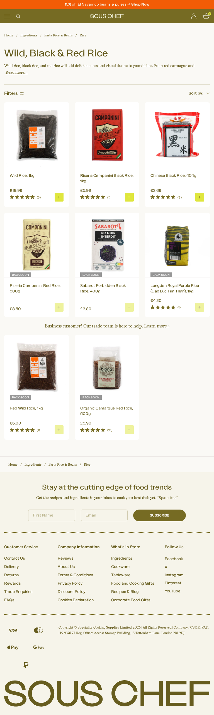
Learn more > (156, 326)
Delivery (11, 567)
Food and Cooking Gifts (132, 583)
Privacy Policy (70, 583)
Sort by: (196, 93)
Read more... (17, 72)
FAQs (9, 600)
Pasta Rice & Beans (58, 35)
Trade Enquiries (18, 592)
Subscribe (159, 515)
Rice (83, 35)
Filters (11, 93)
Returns (11, 575)
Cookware (120, 567)
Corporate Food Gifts (130, 600)
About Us (66, 567)
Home (8, 35)
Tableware (120, 575)
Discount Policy (71, 592)
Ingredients (28, 35)
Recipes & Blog (125, 592)
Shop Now (140, 4)
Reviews (65, 558)
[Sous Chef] (107, 16)
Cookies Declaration (76, 600)
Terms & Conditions (75, 575)
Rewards (12, 583)
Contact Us (14, 558)
